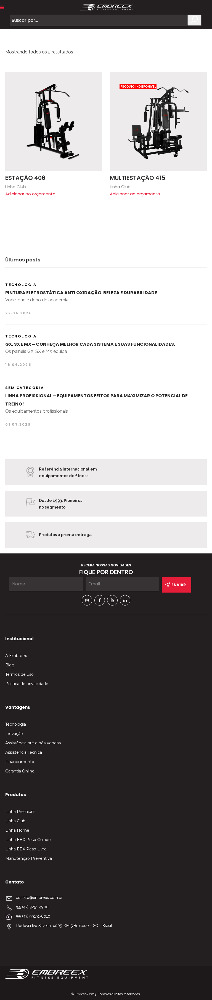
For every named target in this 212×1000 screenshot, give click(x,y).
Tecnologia (15, 724)
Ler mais (95, 79)
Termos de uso (19, 674)
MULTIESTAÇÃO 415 (137, 178)
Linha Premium (20, 811)
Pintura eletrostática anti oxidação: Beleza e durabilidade (81, 293)
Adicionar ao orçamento (30, 194)
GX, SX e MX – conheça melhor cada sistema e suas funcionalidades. (90, 344)
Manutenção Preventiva (28, 858)
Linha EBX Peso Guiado (28, 839)
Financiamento (19, 761)
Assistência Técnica (23, 752)
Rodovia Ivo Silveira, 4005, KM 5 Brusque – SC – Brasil (64, 925)
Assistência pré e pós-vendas (33, 742)
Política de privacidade (26, 683)
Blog (9, 665)
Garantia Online (20, 771)
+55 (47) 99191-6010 (33, 916)
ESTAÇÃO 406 (25, 178)
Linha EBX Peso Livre (26, 849)
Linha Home (17, 830)
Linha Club (15, 820)
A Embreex (16, 655)
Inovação (14, 733)
